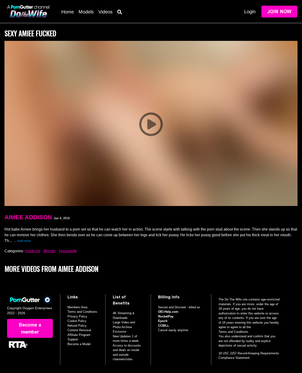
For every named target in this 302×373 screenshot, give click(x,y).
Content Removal (79, 330)
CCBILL (163, 325)
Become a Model (79, 344)
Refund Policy (77, 325)
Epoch (163, 321)
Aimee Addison (28, 217)
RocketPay (165, 316)
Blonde (50, 251)
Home (67, 11)
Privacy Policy (77, 316)
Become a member (30, 328)
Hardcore (32, 251)
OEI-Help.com (168, 311)
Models (86, 11)
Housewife (68, 251)
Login (250, 11)
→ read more (22, 241)
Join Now (279, 11)
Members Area (77, 307)
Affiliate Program (78, 335)
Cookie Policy (76, 321)
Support (72, 339)
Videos (105, 11)
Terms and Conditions (82, 311)
